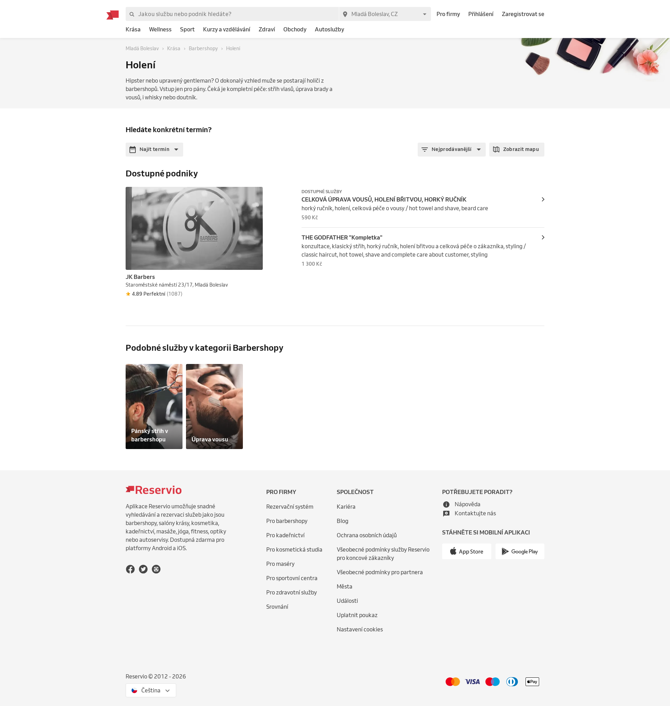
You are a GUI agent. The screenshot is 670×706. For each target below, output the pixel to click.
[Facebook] (130, 569)
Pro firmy (448, 13)
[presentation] (254, 195)
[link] (133, 29)
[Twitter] (143, 569)
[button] (154, 150)
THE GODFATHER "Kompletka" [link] (342, 237)
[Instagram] (156, 569)
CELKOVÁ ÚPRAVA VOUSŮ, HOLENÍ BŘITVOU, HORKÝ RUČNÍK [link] (384, 199)
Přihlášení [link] (480, 13)
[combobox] (384, 13)
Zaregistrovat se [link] (523, 13)
